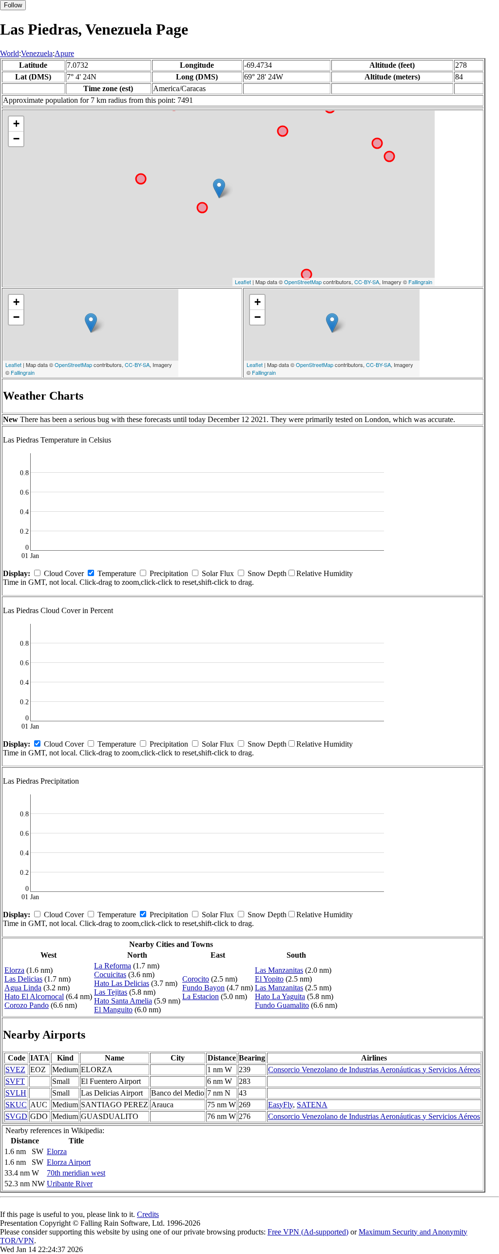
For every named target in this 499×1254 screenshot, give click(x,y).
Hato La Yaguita (280, 996)
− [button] (16, 139)
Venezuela (37, 53)
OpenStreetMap (303, 282)
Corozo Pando (26, 1005)
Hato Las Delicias (121, 983)
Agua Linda (22, 988)
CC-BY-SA (366, 282)
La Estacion (200, 996)
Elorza (14, 970)
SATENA (312, 1104)
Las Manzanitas (279, 970)
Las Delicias (23, 979)
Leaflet (243, 282)
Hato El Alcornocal (34, 996)
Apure (64, 53)
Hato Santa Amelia (123, 1001)
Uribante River (70, 1183)
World (9, 53)
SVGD (16, 1116)
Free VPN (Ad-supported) (308, 1232)
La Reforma (112, 966)
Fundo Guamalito (282, 1005)
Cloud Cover (64, 573)
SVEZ (15, 1069)
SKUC (16, 1104)
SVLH (15, 1093)
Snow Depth (267, 573)
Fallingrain (420, 282)
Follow (13, 5)
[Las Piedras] (219, 188)
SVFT (15, 1081)
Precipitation (169, 573)
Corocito (195, 979)
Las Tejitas (110, 992)
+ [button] (16, 123)
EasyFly (280, 1104)
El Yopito (269, 979)
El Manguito (113, 1009)
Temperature (116, 573)
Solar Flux (218, 573)
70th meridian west (76, 1173)
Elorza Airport (69, 1162)
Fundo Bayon (203, 988)
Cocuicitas (110, 974)
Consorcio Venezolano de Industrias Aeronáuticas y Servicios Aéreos (374, 1069)
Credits (148, 1214)
